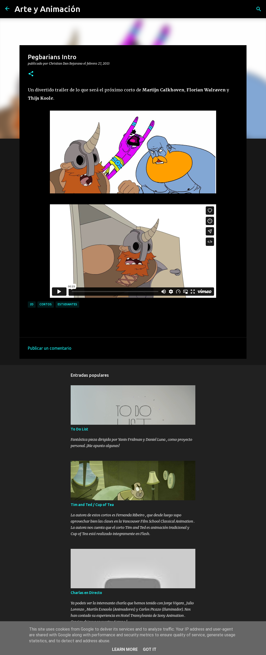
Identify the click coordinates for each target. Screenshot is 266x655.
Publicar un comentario (49, 348)
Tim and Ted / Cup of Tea (92, 505)
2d (32, 304)
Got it (149, 649)
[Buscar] (259, 9)
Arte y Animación (47, 8)
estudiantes (67, 304)
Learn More (125, 649)
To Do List (79, 429)
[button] (31, 74)
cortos (45, 304)
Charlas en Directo (86, 593)
